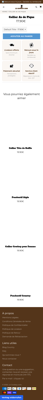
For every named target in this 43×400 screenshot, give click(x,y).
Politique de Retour (11, 333)
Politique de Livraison (12, 329)
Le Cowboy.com (15, 385)
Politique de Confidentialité (15, 325)
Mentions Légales (10, 317)
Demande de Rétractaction (14, 337)
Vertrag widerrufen (11, 397)
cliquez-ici (19, 378)
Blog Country (8, 347)
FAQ (4, 351)
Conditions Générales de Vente (16, 321)
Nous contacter (9, 359)
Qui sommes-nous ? (11, 355)
